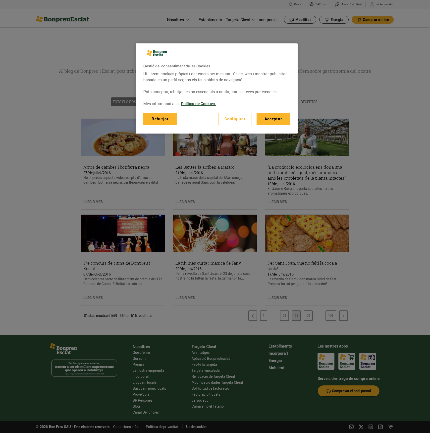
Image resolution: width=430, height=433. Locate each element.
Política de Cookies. (198, 103)
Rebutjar (160, 119)
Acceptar (273, 119)
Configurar (235, 119)
